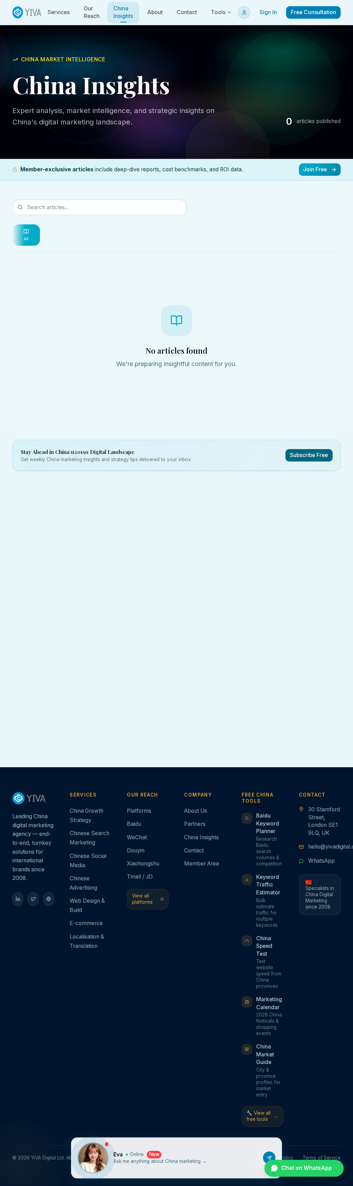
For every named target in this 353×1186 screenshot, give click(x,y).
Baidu (134, 824)
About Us (195, 811)
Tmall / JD (140, 876)
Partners (194, 824)
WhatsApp (321, 861)
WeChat (137, 837)
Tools (218, 12)
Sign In (268, 12)
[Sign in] (244, 12)
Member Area (201, 863)
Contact (194, 850)
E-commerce (86, 923)
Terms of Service (322, 1157)
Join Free (315, 169)
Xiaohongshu (143, 863)
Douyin (135, 850)
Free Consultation (313, 12)
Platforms (139, 811)
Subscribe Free (309, 455)
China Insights (201, 837)
